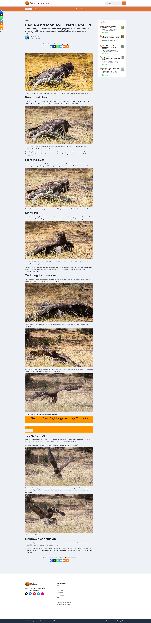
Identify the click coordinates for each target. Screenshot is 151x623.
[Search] (124, 3)
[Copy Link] (1, 26)
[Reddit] (64, 46)
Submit (29, 431)
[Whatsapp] (57, 46)
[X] (54, 46)
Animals (28, 20)
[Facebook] (51, 46)
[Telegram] (60, 46)
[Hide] (0, 31)
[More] (67, 46)
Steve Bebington (35, 36)
